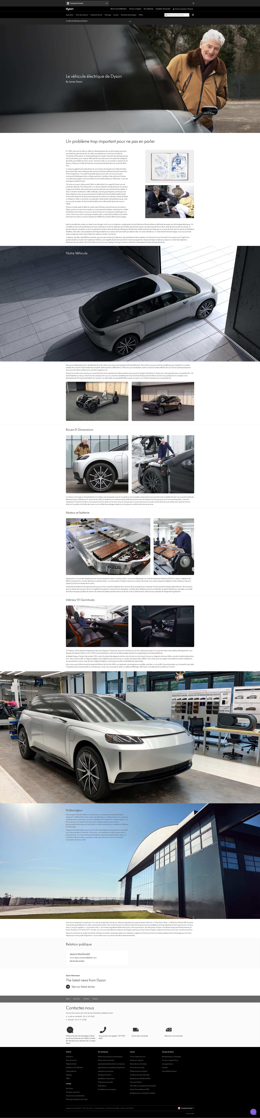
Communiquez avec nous (138, 1057)
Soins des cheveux (82, 15)
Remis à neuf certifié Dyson (119, 9)
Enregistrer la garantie (72, 1092)
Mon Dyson (69, 1088)
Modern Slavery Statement (127, 1108)
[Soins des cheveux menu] (89, 15)
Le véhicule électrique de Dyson (77, 21)
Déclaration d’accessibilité (112, 1108)
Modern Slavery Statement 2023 (139, 1089)
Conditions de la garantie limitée (139, 1075)
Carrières (165, 1067)
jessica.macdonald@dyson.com (85, 958)
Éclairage (108, 15)
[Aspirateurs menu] (74, 15)
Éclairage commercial (104, 1075)
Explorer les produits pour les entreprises (110, 1057)
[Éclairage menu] (112, 15)
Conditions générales (99, 1108)
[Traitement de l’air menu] (103, 15)
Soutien (116, 15)
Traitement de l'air (71, 1064)
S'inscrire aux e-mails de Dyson (75, 1096)
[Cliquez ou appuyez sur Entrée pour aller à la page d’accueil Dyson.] (69, 9)
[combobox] (87, 3)
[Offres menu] (144, 15)
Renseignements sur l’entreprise (171, 1057)
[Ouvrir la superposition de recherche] (176, 15)
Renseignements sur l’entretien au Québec (142, 1093)
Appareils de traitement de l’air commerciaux (111, 1064)
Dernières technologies (128, 15)
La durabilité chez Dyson (169, 1071)
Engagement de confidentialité (73, 1108)
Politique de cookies (88, 1108)
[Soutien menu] (120, 15)
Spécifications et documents (106, 1078)
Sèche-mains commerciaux (106, 1060)
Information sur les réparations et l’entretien (143, 1086)
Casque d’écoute (71, 1071)
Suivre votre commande (137, 1067)
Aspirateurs (69, 15)
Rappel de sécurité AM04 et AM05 (140, 1078)
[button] (162, 401)
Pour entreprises (148, 9)
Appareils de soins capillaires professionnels (111, 1067)
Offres (141, 15)
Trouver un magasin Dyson (170, 1060)
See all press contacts (77, 961)
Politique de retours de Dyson (138, 1071)
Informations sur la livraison (138, 1064)
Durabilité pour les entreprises (107, 1089)
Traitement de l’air (96, 15)
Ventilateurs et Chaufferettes (74, 1067)
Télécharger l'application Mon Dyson (77, 1099)
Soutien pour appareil (136, 1060)
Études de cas (102, 1086)
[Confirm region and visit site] (193, 3)
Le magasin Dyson (167, 1064)
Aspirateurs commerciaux (105, 1071)
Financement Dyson (136, 1082)
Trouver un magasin (135, 9)
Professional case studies (105, 1082)
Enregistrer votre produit (163, 9)
